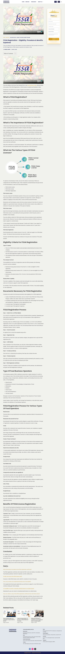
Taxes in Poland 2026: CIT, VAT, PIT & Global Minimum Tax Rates (22, 620)
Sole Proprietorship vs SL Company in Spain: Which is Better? (9, 620)
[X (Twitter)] (35, 649)
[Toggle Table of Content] (15, 53)
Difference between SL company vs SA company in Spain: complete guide (37, 620)
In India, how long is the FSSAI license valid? (12, 576)
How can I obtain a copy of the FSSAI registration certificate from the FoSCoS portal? (21, 593)
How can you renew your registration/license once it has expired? (17, 581)
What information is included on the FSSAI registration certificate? (17, 569)
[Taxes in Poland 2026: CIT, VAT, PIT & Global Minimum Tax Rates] (23, 613)
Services (27, 1)
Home (23, 1)
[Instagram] (32, 649)
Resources (33, 1)
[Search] (61, 1)
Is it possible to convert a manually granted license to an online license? (18, 588)
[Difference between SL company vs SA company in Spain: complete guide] (37, 613)
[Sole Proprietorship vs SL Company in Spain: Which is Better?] (9, 613)
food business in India (31, 85)
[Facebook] (30, 649)
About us (40, 1)
